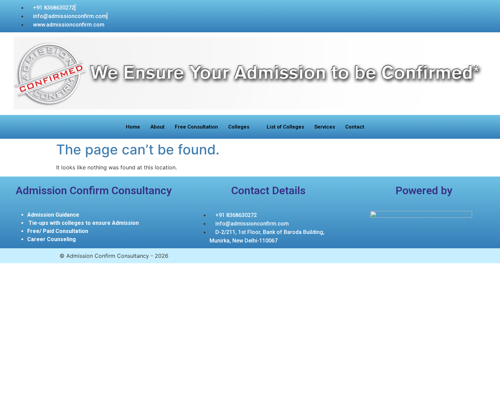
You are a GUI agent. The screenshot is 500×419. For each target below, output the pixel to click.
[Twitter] (455, 9)
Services (324, 127)
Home (133, 127)
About (157, 127)
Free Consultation (196, 127)
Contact (354, 127)
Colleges (238, 127)
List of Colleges (285, 127)
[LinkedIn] (464, 9)
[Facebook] (473, 9)
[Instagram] (482, 9)
